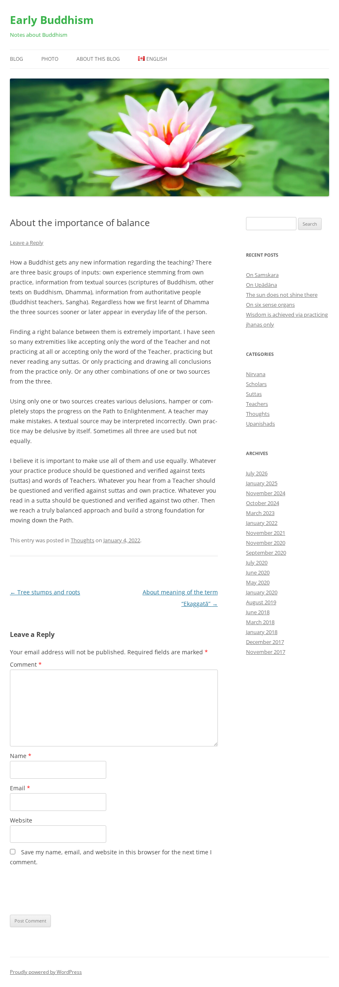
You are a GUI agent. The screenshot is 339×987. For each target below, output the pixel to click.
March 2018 (260, 622)
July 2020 (256, 562)
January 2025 (261, 483)
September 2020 (266, 552)
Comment (26, 664)
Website (21, 820)
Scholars (256, 384)
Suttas (254, 394)
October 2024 (262, 503)
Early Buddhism (52, 19)
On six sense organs (270, 304)
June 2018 (258, 612)
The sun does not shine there (282, 294)
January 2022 (261, 523)
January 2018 (261, 632)
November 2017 (265, 652)
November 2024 (265, 493)
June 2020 (258, 572)
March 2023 (260, 513)
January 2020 (261, 592)
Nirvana (255, 374)
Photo (49, 58)
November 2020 (265, 542)
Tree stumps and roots (45, 592)
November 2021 (265, 532)
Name (20, 756)
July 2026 (256, 473)
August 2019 (261, 602)
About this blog (98, 58)
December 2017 (265, 642)
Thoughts (82, 540)
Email (20, 788)
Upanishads (260, 423)
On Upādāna (261, 284)
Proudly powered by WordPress (46, 971)
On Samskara (262, 275)
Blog (16, 58)
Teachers (257, 404)
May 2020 (258, 582)
